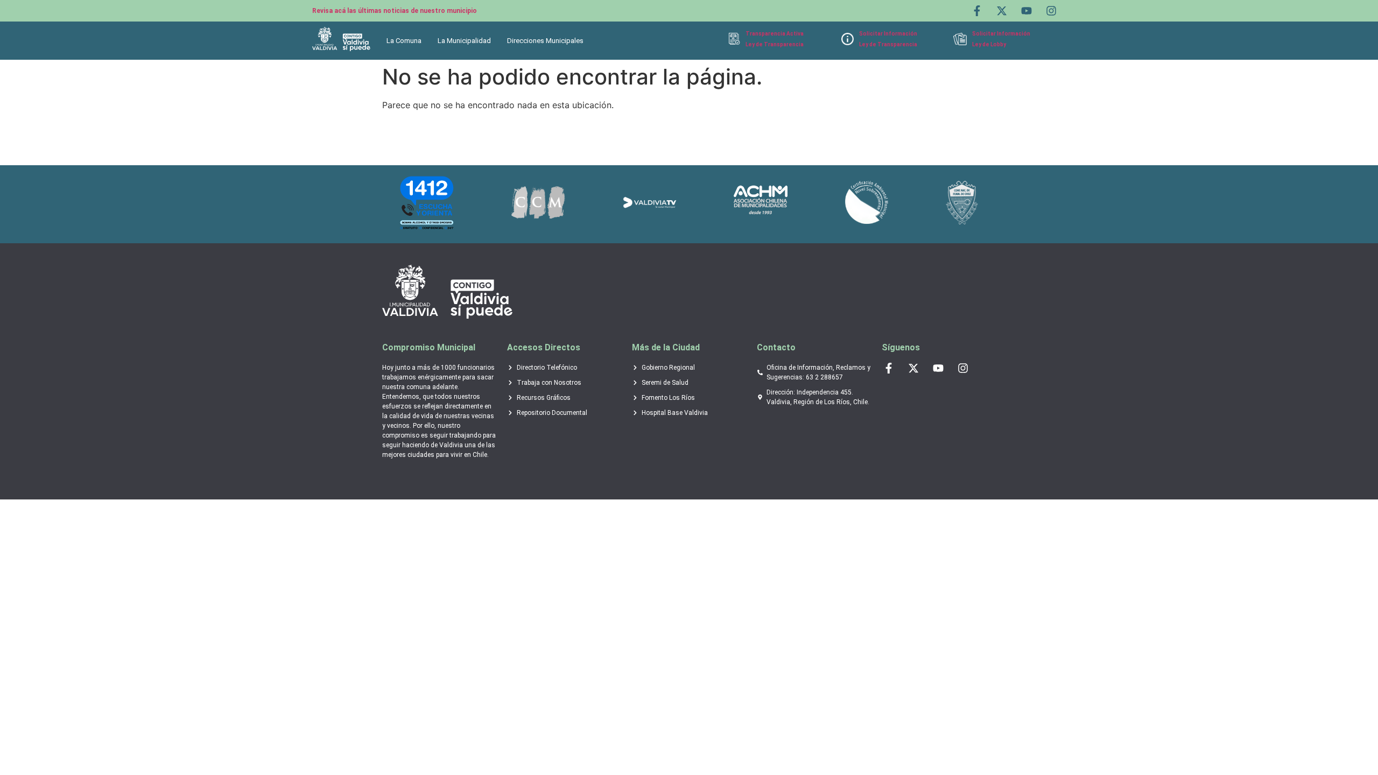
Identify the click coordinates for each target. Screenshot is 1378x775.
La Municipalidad (464, 41)
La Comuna (403, 41)
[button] (406, 41)
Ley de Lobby (989, 44)
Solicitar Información (888, 34)
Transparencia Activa (775, 34)
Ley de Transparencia (775, 44)
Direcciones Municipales (545, 41)
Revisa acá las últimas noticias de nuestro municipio (394, 11)
